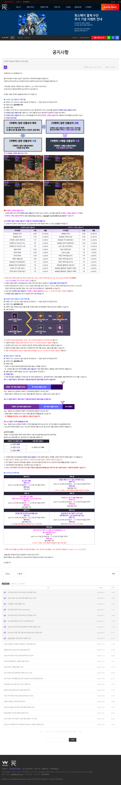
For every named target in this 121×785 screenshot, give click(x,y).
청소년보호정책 (27, 769)
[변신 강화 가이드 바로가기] (58, 283)
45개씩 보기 (22, 583)
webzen (9, 2)
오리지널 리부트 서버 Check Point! (19, 610)
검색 (72, 740)
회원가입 (113, 2)
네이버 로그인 (109, 38)
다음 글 (20, 574)
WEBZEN (5, 763)
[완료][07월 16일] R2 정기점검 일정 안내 (17, 650)
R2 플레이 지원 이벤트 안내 (16, 604)
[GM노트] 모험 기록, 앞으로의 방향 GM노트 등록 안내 (25, 632)
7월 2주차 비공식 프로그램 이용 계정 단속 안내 (18, 655)
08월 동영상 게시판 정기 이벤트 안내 (19, 638)
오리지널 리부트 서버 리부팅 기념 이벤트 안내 (22, 592)
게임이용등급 (54, 769)
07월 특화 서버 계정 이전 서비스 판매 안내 (17, 684)
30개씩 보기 (14, 583)
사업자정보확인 (45, 774)
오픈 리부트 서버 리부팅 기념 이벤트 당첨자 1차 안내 (20, 719)
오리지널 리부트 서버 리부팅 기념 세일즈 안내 (22, 615)
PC (19, 2)
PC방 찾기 (27, 37)
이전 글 (7, 574)
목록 (113, 574)
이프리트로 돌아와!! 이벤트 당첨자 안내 (16, 661)
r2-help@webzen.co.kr (16, 774)
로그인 (119, 2)
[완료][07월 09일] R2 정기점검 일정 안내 (17, 690)
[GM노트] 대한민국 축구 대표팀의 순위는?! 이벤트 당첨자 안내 (23, 724)
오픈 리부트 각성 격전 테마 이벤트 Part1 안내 (22, 598)
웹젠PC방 (45, 769)
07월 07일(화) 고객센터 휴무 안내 (14, 701)
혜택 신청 (19, 37)
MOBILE (27, 2)
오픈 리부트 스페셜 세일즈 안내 (13, 667)
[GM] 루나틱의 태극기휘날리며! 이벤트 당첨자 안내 (24, 627)
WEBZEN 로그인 (98, 38)
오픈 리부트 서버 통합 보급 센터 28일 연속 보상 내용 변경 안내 (23, 678)
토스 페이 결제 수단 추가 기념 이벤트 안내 (21, 621)
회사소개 (37, 769)
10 (74, 732)
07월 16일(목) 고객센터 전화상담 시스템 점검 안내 (20, 644)
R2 (14, 763)
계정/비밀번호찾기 (85, 37)
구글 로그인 (117, 38)
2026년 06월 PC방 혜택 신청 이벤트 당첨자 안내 (19, 707)
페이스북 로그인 (113, 38)
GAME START (110, 7)
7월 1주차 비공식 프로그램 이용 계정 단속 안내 (18, 696)
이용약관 (4, 769)
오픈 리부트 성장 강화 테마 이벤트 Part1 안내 (18, 673)
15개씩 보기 (6, 583)
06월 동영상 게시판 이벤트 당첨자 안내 (16, 713)
